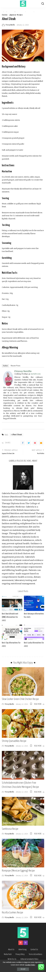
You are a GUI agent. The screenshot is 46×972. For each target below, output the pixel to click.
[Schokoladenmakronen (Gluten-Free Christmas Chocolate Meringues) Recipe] (23, 765)
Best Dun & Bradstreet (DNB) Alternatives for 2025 (10, 617)
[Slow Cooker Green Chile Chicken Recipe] (23, 681)
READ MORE (37, 704)
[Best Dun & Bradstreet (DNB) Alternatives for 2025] (12, 603)
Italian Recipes (9, 907)
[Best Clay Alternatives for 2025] (12, 632)
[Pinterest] (35, 442)
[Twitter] (28, 442)
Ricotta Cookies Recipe (12, 912)
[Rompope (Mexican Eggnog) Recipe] (23, 853)
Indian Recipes (9, 823)
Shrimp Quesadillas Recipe (14, 741)
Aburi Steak (17, 434)
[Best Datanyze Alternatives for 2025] (34, 603)
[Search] (42, 3)
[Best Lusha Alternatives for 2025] (34, 632)
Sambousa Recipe (10, 828)
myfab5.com (36, 374)
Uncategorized (30, 693)
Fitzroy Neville (10, 25)
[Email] (41, 442)
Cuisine (4, 15)
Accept (23, 969)
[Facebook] (22, 442)
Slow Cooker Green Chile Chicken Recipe (20, 699)
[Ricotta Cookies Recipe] (23, 895)
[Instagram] (25, 943)
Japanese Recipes (16, 15)
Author (5, 366)
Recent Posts (15, 366)
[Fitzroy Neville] (8, 378)
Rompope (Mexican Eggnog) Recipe (18, 870)
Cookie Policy (30, 965)
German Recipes (9, 777)
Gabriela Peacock (10, 493)
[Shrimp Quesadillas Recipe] (23, 723)
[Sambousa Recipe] (23, 811)
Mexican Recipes (17, 693)
